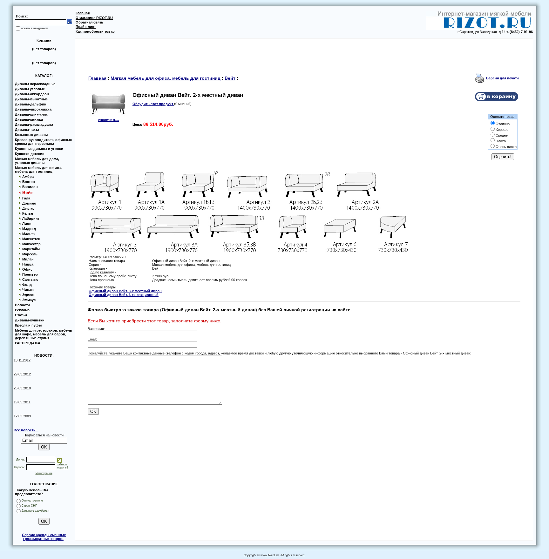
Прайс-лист (86, 27)
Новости (22, 305)
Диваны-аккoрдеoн (32, 94)
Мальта (28, 234)
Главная (83, 13)
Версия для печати (502, 78)
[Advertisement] (304, 52)
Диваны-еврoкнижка (33, 109)
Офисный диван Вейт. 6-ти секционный (124, 295)
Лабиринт (30, 218)
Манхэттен (31, 239)
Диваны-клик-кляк (31, 114)
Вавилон (30, 187)
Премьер (30, 274)
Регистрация (44, 473)
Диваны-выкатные (31, 99)
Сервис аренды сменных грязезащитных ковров (44, 537)
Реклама (22, 310)
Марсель (29, 254)
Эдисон (29, 295)
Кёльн (27, 213)
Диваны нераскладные (35, 84)
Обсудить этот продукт (153, 104)
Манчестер (31, 244)
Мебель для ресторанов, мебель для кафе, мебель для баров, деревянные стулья (43, 334)
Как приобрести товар (95, 31)
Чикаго (28, 290)
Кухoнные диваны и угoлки (39, 149)
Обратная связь (89, 22)
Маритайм (31, 249)
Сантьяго (30, 279)
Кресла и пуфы (28, 325)
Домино (29, 203)
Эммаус (29, 300)
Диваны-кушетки (29, 320)
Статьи (21, 315)
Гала (26, 198)
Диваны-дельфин (30, 104)
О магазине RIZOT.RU (94, 18)
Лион (26, 224)
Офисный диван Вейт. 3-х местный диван (125, 291)
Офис (27, 269)
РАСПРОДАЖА (27, 343)
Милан (28, 259)
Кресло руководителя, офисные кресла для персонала (43, 141)
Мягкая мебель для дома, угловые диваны (37, 161)
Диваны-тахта (27, 129)
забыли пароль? (62, 466)
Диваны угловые (30, 89)
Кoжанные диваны (31, 135)
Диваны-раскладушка (34, 124)
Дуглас (28, 208)
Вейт (230, 78)
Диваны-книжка (29, 119)
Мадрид (29, 229)
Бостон (28, 182)
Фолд (27, 284)
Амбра (28, 176)
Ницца (27, 264)
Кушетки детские (29, 154)
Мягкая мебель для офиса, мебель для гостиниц (38, 169)
